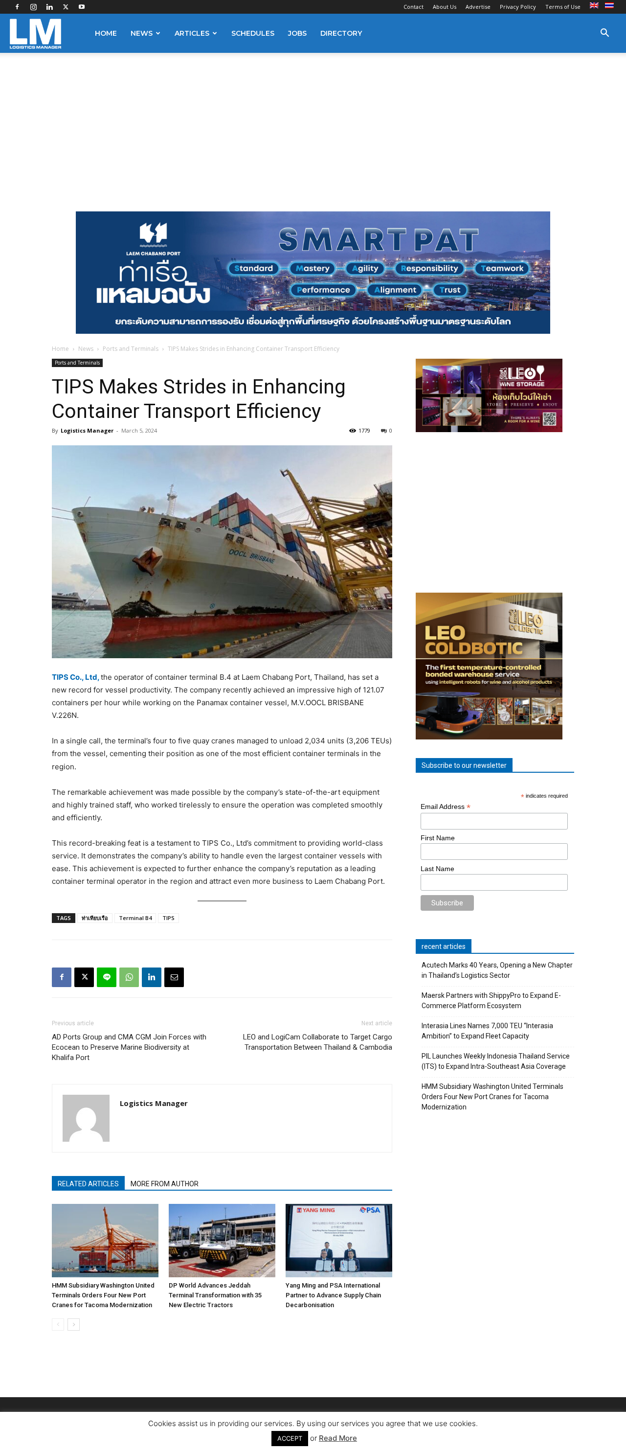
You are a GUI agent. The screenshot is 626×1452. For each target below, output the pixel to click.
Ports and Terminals (130, 349)
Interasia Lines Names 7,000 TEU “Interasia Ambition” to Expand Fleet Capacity (487, 1031)
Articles (192, 33)
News (142, 33)
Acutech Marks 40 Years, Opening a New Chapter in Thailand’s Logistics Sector (497, 970)
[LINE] (106, 977)
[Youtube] (81, 7)
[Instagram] (33, 7)
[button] (604, 34)
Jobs (297, 33)
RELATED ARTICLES (88, 1184)
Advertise (478, 6)
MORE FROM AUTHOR (165, 1184)
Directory (341, 33)
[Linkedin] (49, 7)
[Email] (174, 977)
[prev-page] (58, 1324)
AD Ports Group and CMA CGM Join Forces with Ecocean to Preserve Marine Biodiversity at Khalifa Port (129, 1047)
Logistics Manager (87, 430)
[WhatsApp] (129, 977)
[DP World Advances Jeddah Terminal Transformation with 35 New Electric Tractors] (222, 1240)
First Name (438, 838)
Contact (413, 6)
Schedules (252, 33)
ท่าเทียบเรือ (95, 918)
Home (106, 33)
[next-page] (73, 1324)
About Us (444, 6)
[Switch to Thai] (610, 6)
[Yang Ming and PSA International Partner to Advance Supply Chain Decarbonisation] (339, 1240)
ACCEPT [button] (289, 1438)
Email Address (445, 806)
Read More (338, 1438)
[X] (65, 7)
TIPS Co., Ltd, (75, 677)
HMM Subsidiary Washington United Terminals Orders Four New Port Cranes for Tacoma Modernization (103, 1295)
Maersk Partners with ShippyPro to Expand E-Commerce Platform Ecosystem (491, 1000)
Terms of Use (563, 6)
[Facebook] (17, 7)
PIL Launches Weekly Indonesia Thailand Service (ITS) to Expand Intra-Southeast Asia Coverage (496, 1061)
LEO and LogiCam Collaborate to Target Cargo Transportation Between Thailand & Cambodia (317, 1042)
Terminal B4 (135, 918)
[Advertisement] (313, 126)
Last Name (437, 869)
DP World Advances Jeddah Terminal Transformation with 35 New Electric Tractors (215, 1295)
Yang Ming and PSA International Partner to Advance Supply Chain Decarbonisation (333, 1295)
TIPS (168, 918)
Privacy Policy (518, 6)
